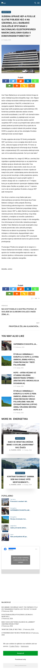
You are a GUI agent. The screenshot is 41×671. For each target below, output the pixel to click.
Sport (11, 534)
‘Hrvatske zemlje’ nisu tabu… (11, 629)
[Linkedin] (27, 81)
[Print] (16, 85)
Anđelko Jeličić (16, 450)
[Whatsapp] (35, 81)
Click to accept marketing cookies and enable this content (20, 560)
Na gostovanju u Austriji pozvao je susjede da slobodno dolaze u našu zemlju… (19, 311)
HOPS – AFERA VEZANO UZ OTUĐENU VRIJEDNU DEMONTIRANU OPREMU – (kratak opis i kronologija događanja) (26, 378)
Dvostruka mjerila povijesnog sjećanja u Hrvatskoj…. (17, 615)
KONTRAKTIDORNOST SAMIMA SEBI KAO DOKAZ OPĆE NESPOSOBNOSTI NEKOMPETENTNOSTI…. (20, 479)
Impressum (25, 646)
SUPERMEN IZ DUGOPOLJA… (25, 344)
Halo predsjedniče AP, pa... (19, 536)
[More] (31, 85)
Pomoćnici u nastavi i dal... (19, 501)
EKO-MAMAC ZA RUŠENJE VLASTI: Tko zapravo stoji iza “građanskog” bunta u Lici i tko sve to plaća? (19, 608)
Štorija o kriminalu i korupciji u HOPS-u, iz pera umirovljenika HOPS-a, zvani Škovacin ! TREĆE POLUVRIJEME (26, 359)
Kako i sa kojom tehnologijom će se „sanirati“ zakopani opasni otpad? (18, 623)
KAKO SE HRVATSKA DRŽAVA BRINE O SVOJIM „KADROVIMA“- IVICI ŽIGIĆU (20, 445)
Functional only (20, 659)
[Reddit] (20, 81)
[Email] (9, 85)
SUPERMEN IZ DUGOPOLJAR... (20, 510)
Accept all (20, 653)
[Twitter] (13, 81)
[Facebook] (5, 81)
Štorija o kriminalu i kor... (18, 519)
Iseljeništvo (13, 526)
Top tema (13, 499)
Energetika (6, 12)
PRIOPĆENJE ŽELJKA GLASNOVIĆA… (24, 326)
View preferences (20, 665)
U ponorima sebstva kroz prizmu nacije (16, 633)
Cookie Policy (14, 646)
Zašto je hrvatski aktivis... (18, 528)
